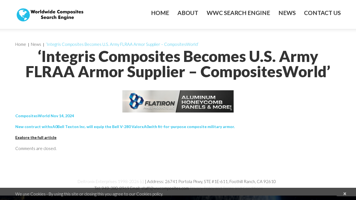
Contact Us (322, 12)
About (187, 12)
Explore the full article (35, 137)
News (287, 12)
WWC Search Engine (238, 12)
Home (160, 12)
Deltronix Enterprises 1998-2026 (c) (111, 181)
